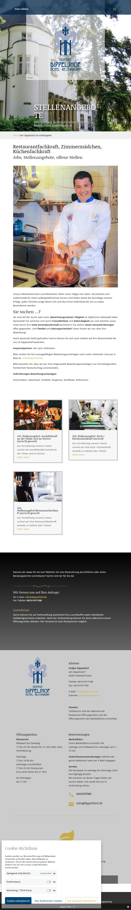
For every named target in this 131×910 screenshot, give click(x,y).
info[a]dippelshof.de (88, 691)
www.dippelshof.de (89, 695)
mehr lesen (23, 457)
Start (15, 135)
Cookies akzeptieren (18, 900)
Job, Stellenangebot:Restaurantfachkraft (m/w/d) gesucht (37, 510)
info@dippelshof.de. (32, 358)
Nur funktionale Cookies (48, 900)
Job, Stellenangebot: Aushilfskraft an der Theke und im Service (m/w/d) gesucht (37, 438)
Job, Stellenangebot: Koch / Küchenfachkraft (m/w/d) (88, 437)
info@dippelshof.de (36, 597)
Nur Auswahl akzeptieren (81, 900)
